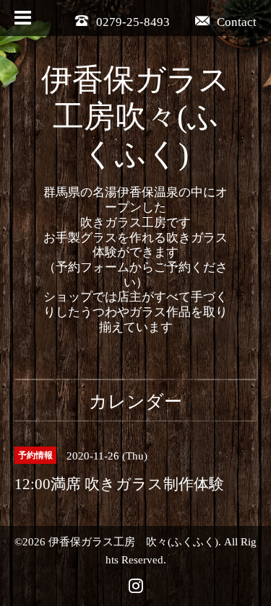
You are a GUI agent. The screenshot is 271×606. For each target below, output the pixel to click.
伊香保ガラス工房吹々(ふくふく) (135, 117)
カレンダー (135, 401)
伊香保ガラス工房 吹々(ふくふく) (133, 541)
